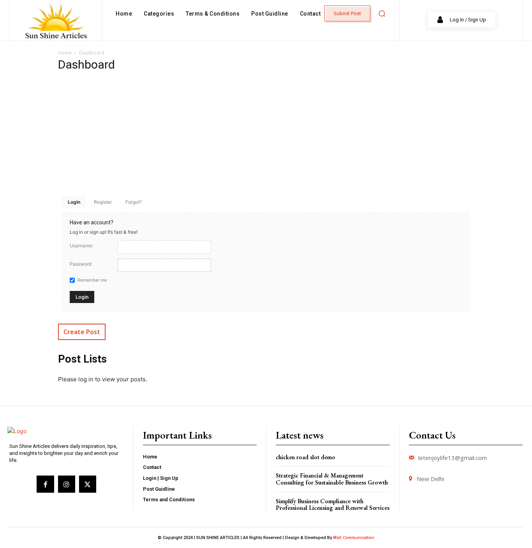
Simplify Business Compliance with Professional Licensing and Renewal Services (332, 504)
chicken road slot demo (305, 457)
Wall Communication (353, 537)
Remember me (92, 280)
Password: (81, 264)
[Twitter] (87, 484)
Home (65, 52)
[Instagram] (66, 484)
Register (103, 202)
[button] (381, 13)
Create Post (81, 332)
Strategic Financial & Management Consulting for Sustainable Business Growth (332, 478)
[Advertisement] (266, 134)
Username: (81, 245)
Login (74, 202)
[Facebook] (45, 484)
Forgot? (133, 202)
